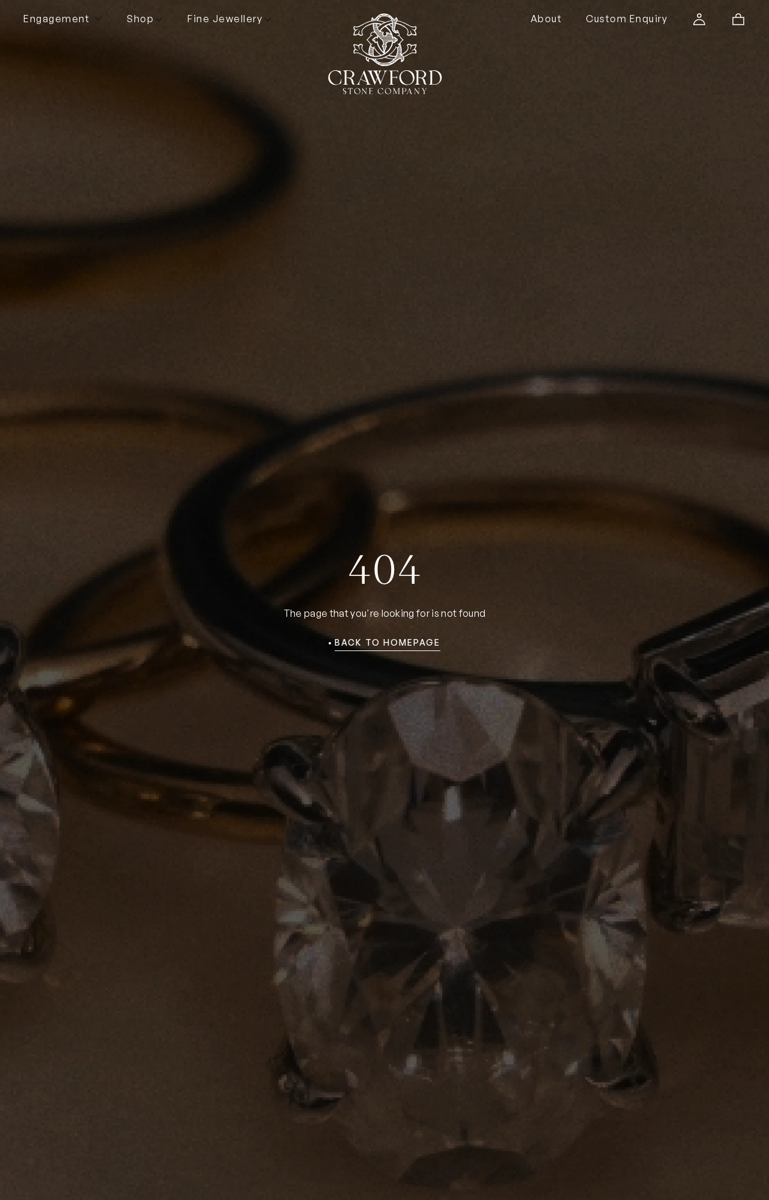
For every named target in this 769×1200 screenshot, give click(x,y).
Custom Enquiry (626, 19)
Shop (140, 19)
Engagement (56, 19)
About (546, 19)
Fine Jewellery (225, 19)
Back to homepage (387, 642)
